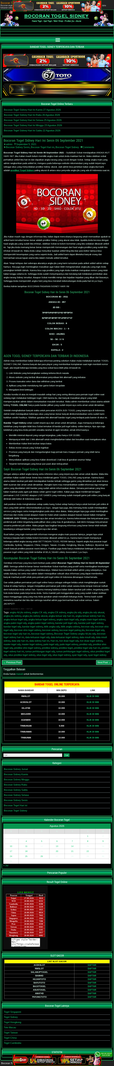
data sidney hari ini (39, 641)
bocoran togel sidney (42, 633)
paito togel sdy (50, 644)
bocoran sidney (50, 630)
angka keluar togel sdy (15, 619)
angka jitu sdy (74, 612)
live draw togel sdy (69, 641)
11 (26, 846)
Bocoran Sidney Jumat (16, 769)
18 (26, 851)
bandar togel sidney (32, 626)
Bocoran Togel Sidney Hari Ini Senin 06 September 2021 (43, 140)
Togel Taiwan (11, 1032)
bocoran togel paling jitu (72, 630)
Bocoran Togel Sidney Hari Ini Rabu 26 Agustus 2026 (32, 115)
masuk (19, 674)
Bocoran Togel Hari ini (42, 147)
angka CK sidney (57, 612)
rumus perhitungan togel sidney (72, 651)
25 (26, 856)
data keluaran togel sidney (64, 637)
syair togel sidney (97, 655)
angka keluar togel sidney (41, 619)
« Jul (5, 865)
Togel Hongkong (12, 1022)
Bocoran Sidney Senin (18, 147)
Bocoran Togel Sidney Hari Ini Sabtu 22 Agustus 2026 (32, 130)
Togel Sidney (11, 1017)
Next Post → (104, 662)
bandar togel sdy (12, 626)
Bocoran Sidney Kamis (16, 774)
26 (42, 856)
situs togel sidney (62, 655)
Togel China (10, 1038)
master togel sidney (32, 644)
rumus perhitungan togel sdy (40, 651)
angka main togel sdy (67, 619)
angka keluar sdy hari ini (61, 616)
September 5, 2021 (26, 144)
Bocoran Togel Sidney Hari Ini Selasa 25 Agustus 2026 (33, 120)
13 (57, 846)
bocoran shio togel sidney (27, 630)
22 (88, 851)
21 (72, 851)
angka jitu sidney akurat (34, 616)
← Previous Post (12, 662)
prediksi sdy (85, 644)
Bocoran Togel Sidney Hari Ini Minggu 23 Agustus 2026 (33, 125)
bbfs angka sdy (52, 626)
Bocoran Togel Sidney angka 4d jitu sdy (75, 633)
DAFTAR (92, 965)
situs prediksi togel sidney (21, 655)
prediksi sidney (50, 648)
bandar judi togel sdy (66, 623)
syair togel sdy (79, 655)
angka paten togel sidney (41, 623)
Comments (88, 147)
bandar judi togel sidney (90, 623)
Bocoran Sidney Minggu (16, 779)
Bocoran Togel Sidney (67, 147)
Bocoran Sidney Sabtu (16, 790)
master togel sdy (12, 644)
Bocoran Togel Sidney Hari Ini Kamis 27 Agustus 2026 (32, 110)
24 (11, 856)
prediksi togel (66, 648)
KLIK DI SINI (93, 696)
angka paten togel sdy (15, 623)
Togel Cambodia (12, 1043)
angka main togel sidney (92, 619)
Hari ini (54, 641)
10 (11, 846)
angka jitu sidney (12, 616)
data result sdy (87, 637)
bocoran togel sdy (95, 630)
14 (72, 846)
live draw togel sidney (91, 641)
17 (11, 851)
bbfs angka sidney (70, 626)
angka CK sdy (39, 612)
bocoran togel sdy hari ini (17, 633)
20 (57, 851)
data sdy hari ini (20, 641)
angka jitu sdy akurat (93, 612)
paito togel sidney (69, 644)
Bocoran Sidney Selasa (16, 795)
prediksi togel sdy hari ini (87, 648)
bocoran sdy (87, 626)
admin (9, 144)
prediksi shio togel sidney (27, 648)
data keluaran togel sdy (37, 637)
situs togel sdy (44, 655)
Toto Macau (10, 1027)
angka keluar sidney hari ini (89, 616)
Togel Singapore (12, 1012)
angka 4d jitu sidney (20, 612)
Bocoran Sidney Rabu (15, 784)
